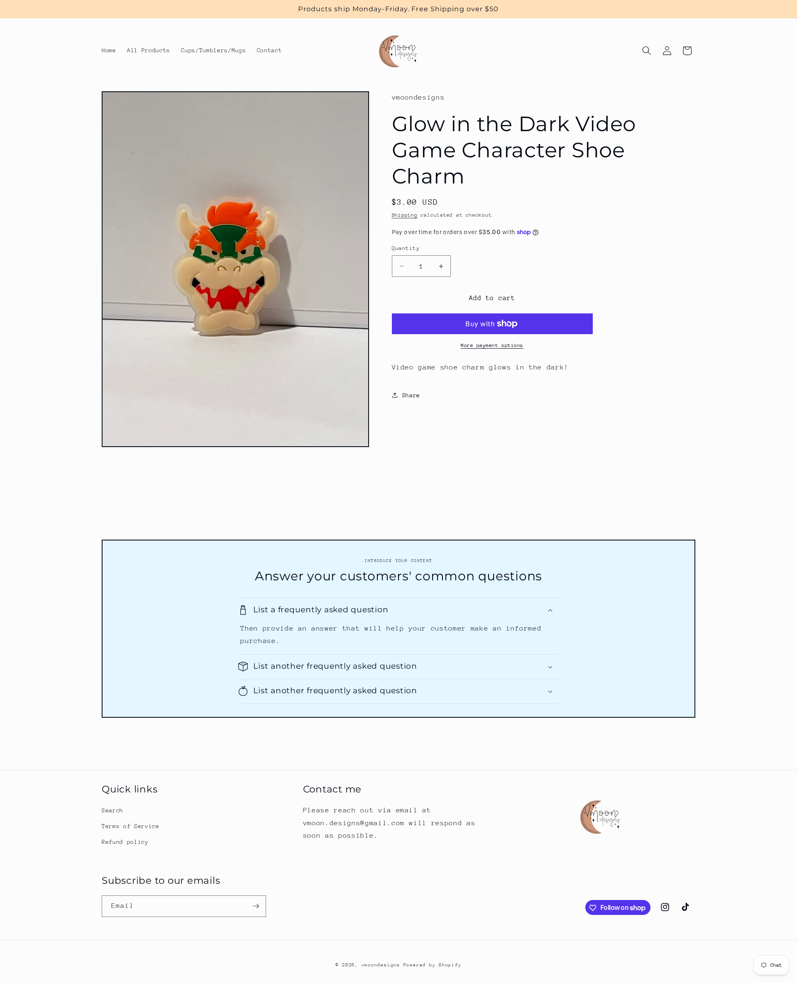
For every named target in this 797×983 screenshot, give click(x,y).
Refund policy (125, 842)
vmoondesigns (381, 965)
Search (112, 810)
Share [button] (411, 395)
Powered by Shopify (432, 965)
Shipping (405, 215)
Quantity (406, 248)
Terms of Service (130, 826)
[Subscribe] (256, 906)
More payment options (492, 345)
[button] (647, 51)
